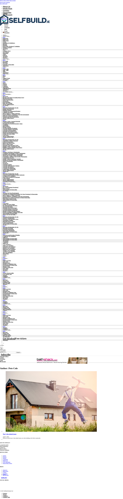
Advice (4, 455)
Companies (5, 242)
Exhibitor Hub (6, 497)
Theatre (5, 494)
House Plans (6, 253)
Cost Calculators (6, 462)
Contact (6, 11)
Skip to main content (4, 0)
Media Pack (7, 9)
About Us (6, 7)
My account (3, 361)
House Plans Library (7, 463)
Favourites (2, 359)
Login (5, 13)
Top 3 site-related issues (9, 434)
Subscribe (5, 354)
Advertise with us (4, 356)
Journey (4, 458)
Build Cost (5, 243)
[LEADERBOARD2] (61, 363)
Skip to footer (13, 0)
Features (5, 493)
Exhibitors (5, 496)
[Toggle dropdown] (9, 36)
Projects (4, 457)
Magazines (5, 340)
